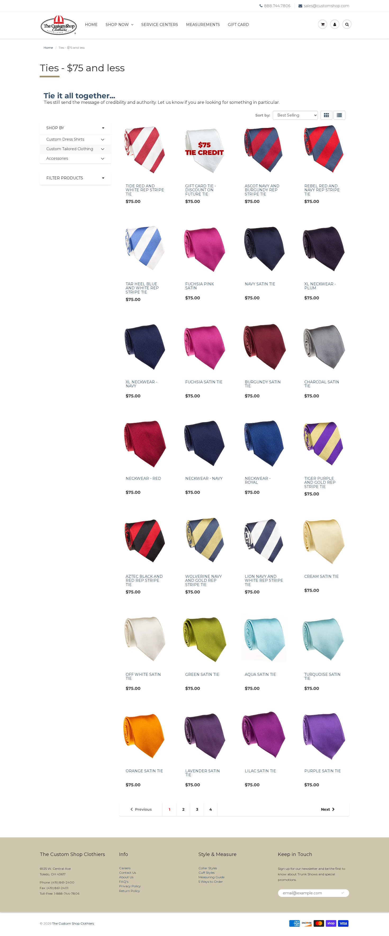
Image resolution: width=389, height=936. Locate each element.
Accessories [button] (57, 159)
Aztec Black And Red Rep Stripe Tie (144, 580)
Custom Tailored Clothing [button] (69, 150)
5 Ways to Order (210, 882)
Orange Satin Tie (144, 771)
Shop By (55, 128)
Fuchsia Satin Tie (204, 382)
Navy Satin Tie (260, 284)
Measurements (203, 24)
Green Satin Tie (202, 674)
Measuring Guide (211, 877)
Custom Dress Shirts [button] (65, 140)
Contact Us (127, 873)
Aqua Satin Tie (260, 674)
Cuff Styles (206, 873)
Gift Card (238, 24)
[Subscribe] (343, 893)
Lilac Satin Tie (260, 771)
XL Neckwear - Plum (320, 286)
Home (91, 24)
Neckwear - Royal (257, 480)
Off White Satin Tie (143, 676)
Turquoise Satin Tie (322, 676)
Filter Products (64, 178)
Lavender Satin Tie (202, 773)
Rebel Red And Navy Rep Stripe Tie (322, 190)
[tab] (75, 139)
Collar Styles (207, 868)
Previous (143, 809)
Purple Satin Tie (322, 771)
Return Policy (129, 891)
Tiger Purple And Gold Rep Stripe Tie (320, 482)
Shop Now (117, 24)
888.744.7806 (277, 5)
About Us (126, 877)
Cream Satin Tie (321, 576)
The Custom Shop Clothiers (73, 923)
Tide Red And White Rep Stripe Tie (145, 190)
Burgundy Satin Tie (263, 384)
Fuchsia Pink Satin (199, 286)
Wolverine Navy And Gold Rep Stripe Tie (203, 580)
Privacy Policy (130, 886)
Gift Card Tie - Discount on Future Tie (200, 190)
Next (325, 809)
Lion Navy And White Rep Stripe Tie (264, 580)
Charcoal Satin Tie (321, 384)
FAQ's (123, 882)
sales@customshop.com (326, 5)
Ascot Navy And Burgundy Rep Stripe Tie (262, 190)
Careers (124, 868)
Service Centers (159, 24)
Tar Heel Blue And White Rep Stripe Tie (142, 288)
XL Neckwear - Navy (141, 384)
